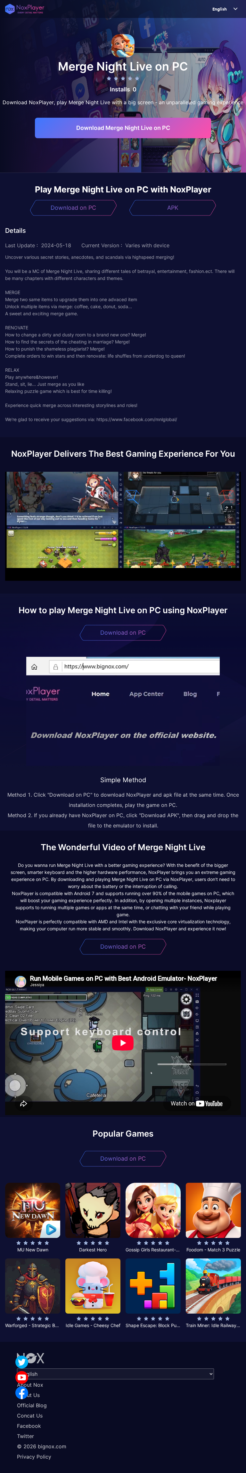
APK (172, 207)
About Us (28, 1395)
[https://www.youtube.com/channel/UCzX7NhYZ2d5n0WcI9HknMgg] (21, 1377)
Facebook (29, 1426)
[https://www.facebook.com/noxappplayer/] (21, 1392)
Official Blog (32, 1405)
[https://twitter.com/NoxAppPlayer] (21, 1362)
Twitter (25, 1436)
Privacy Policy (34, 1456)
